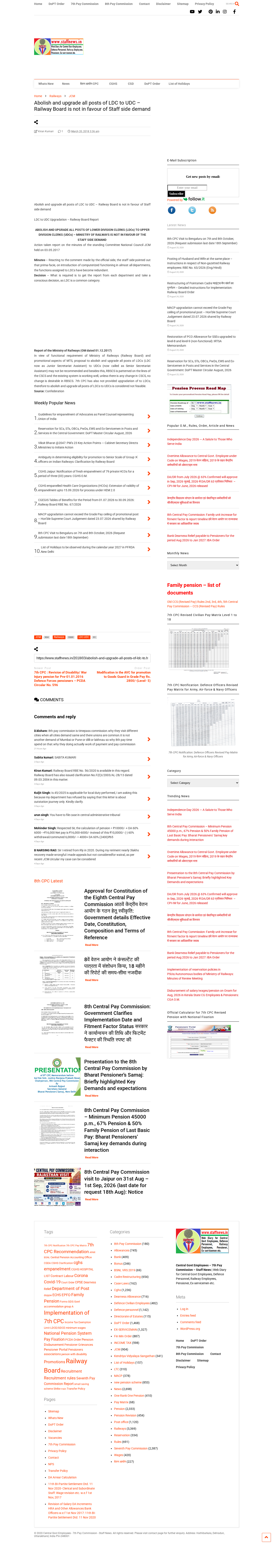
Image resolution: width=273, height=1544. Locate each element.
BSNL (47, 1257)
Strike (57, 1388)
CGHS (113, 83)
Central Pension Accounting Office (71, 1257)
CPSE (79, 1282)
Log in (184, 1309)
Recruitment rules (60, 1378)
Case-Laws (121, 1283)
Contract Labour (62, 1276)
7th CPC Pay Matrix (76, 1245)
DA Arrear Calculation (62, 1477)
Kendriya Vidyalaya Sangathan (134, 1356)
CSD (131, 83)
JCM (117, 1349)
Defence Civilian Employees (132, 1303)
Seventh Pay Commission (131, 1448)
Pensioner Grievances (78, 1344)
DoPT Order (56, 4)
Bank (117, 1257)
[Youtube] (192, 12)
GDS (71, 1301)
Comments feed (190, 1322)
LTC (116, 1369)
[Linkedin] (218, 12)
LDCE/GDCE (57, 1327)
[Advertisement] (161, 47)
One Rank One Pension (129, 1395)
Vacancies (55, 1437)
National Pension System (68, 1333)
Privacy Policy (204, 4)
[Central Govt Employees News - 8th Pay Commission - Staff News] (59, 53)
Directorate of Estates (128, 1316)
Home (38, 4)
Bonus (118, 1263)
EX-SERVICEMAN (125, 1329)
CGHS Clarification (62, 1263)
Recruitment (71, 1371)
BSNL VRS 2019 (124, 1270)
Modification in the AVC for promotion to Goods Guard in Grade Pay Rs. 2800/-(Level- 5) (124, 677)
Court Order (67, 1282)
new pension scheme (128, 1382)
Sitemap (183, 4)
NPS (51, 1464)
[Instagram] (225, 12)
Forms (63, 1301)
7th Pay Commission (85, 4)
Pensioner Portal (56, 1350)
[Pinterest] (211, 12)
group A (68, 1306)
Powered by (175, 200)
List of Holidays (179, 83)
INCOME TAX (122, 1342)
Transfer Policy (76, 1388)
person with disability (74, 1354)
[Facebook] (234, 12)
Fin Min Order (123, 1336)
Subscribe (176, 193)
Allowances (121, 1250)
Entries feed (188, 1315)
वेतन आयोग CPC (89, 83)
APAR (92, 1252)
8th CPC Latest (48, 880)
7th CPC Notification (54, 1245)
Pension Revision (125, 1415)
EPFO (66, 1295)
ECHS (56, 1295)
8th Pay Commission (119, 4)
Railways (120, 1428)
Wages (118, 1455)
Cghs (117, 1290)
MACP (118, 1375)
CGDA (47, 1263)
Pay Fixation (54, 1339)
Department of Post (70, 1288)
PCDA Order (73, 1339)
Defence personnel (126, 1309)
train (63, 1388)
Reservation (122, 1435)
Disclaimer (163, 4)
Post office (121, 1422)
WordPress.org (190, 1328)
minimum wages (76, 1327)
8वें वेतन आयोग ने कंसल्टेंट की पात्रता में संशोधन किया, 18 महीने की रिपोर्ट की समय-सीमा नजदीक (114, 966)
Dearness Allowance (127, 1296)
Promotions (54, 1361)
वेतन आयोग (120, 1461)
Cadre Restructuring (127, 1276)
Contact (144, 4)
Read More (91, 945)
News (66, 83)
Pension (119, 1408)
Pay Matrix (121, 1402)
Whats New (46, 83)
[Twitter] (200, 12)
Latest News (176, 225)
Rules (117, 1441)
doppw (48, 1295)
